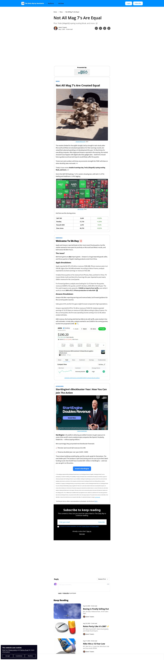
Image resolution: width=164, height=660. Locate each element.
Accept (8, 656)
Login (59, 593)
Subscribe (101, 522)
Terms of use (24, 650)
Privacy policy (12, 650)
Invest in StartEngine (82, 431)
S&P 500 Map (80, 209)
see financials (97, 497)
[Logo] (22, 3)
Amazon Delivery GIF (80, 142)
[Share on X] (100, 28)
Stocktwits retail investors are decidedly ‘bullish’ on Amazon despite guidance (82, 378)
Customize (19, 656)
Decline (30, 656)
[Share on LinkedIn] (108, 28)
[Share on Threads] (104, 28)
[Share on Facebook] (96, 28)
